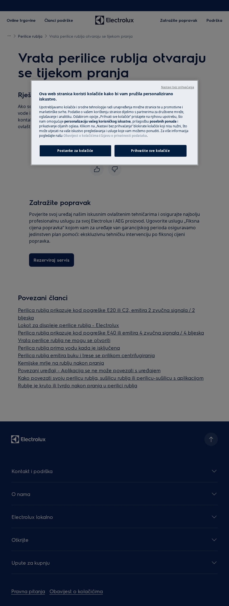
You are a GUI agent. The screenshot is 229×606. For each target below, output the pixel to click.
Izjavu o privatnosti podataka (124, 135)
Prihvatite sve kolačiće (150, 151)
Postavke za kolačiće (75, 151)
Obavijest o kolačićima (81, 135)
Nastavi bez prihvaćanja (177, 87)
